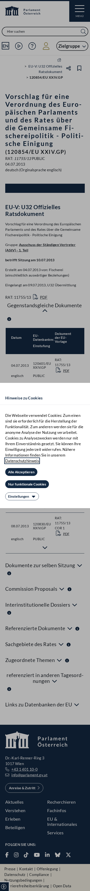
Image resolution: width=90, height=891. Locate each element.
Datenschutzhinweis (22, 460)
